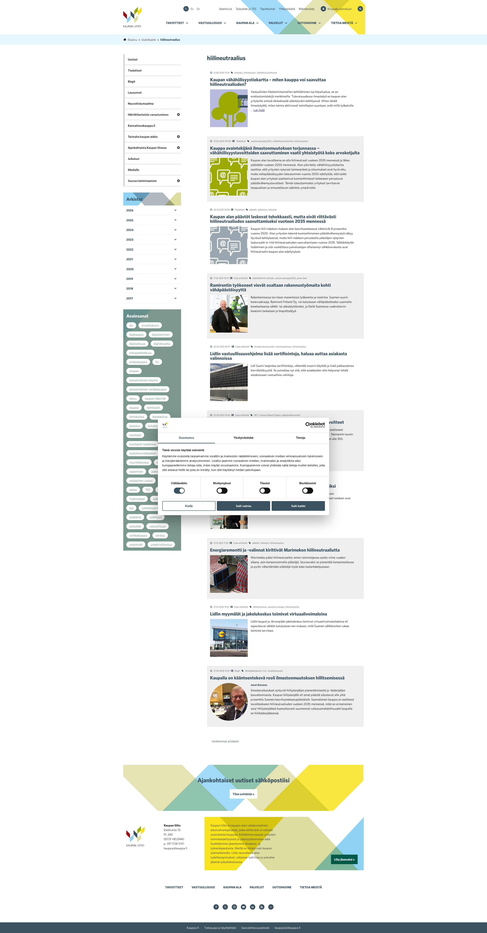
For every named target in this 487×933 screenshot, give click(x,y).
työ (131, 508)
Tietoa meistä (342, 23)
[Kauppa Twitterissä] (225, 907)
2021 (129, 259)
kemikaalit (153, 407)
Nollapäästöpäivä (253, 670)
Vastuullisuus (210, 23)
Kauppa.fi (193, 927)
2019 (129, 278)
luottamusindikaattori (142, 453)
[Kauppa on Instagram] (234, 907)
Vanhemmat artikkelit (225, 741)
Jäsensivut (225, 8)
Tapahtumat (267, 8)
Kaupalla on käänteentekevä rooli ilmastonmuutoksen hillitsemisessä (277, 677)
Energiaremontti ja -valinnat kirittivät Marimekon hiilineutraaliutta (275, 549)
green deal (302, 278)
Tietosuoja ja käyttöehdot (220, 927)
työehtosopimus (152, 508)
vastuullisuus (157, 526)
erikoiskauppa (138, 362)
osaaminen (136, 471)
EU (157, 362)
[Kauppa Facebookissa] (216, 907)
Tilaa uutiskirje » (243, 794)
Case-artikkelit (241, 278)
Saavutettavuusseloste (255, 927)
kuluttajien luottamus (142, 444)
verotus (160, 535)
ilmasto (134, 371)
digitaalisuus (137, 343)
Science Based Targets (270, 415)
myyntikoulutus (139, 462)
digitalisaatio (162, 343)
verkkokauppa (138, 535)
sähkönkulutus (260, 606)
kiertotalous (136, 416)
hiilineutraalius (301, 141)
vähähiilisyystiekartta (267, 72)
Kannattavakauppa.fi (141, 125)
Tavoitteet (175, 23)
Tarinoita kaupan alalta (143, 136)
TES (147, 489)
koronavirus (160, 416)
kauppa (134, 407)
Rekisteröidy (307, 8)
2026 (129, 210)
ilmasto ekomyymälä (264, 346)
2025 (129, 220)
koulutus (134, 425)
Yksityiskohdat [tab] (243, 437)
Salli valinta (243, 505)
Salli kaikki (298, 505)
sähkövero (262, 209)
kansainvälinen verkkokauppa (147, 389)
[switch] (222, 491)
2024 (130, 230)
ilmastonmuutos (275, 670)
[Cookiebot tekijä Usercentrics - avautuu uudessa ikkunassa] (308, 425)
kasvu (133, 398)
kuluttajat (135, 435)
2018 (129, 288)
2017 (129, 298)
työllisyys (156, 517)
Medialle (133, 169)
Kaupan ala (245, 23)
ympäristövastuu (161, 544)
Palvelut (276, 23)
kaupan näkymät (155, 398)
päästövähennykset (291, 415)
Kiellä (189, 505)
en (198, 8)
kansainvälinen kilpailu (143, 380)
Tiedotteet (241, 141)
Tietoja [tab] (300, 437)
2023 (129, 239)
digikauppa (136, 334)
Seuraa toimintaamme (142, 180)
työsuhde (135, 526)
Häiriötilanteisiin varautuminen (148, 114)
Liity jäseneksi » (344, 859)
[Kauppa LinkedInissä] (252, 907)
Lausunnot (135, 92)
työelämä (135, 517)
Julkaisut (133, 158)
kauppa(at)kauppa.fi (288, 927)
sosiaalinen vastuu (141, 480)
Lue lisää (259, 110)
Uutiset (133, 59)
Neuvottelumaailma (141, 103)
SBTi (256, 415)
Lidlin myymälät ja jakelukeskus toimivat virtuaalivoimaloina (268, 613)
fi (186, 8)
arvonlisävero (150, 325)
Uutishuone (307, 23)
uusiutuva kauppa (276, 606)
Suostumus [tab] (186, 437)
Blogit (237, 670)
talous (133, 489)
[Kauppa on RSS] (261, 907)
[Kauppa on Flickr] (271, 907)
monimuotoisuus (283, 346)
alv (131, 325)
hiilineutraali (249, 72)
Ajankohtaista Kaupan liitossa (147, 147)
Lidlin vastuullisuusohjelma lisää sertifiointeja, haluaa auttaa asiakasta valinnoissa (278, 356)
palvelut (156, 471)
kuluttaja (153, 425)
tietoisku (238, 72)
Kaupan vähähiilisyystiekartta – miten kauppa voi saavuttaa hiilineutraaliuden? (268, 82)
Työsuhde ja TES (246, 8)
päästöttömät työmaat (263, 278)
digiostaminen (161, 334)
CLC (265, 670)
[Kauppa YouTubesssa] (243, 907)
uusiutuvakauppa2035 (261, 141)
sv (192, 8)
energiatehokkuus (140, 352)
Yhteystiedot (287, 8)
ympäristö (135, 544)
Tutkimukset (137, 499)
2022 (129, 249)
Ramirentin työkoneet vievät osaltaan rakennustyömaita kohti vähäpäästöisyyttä (270, 287)
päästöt (252, 209)
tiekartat (272, 209)
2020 (130, 269)
